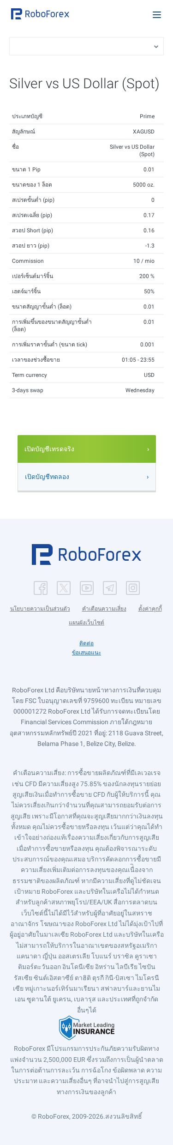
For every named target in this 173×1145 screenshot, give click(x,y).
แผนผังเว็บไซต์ (86, 622)
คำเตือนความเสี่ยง (104, 609)
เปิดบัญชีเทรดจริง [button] (49, 449)
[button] (40, 13)
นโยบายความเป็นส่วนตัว (40, 609)
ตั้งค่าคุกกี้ (150, 609)
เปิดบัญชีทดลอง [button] (47, 476)
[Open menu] (157, 15)
